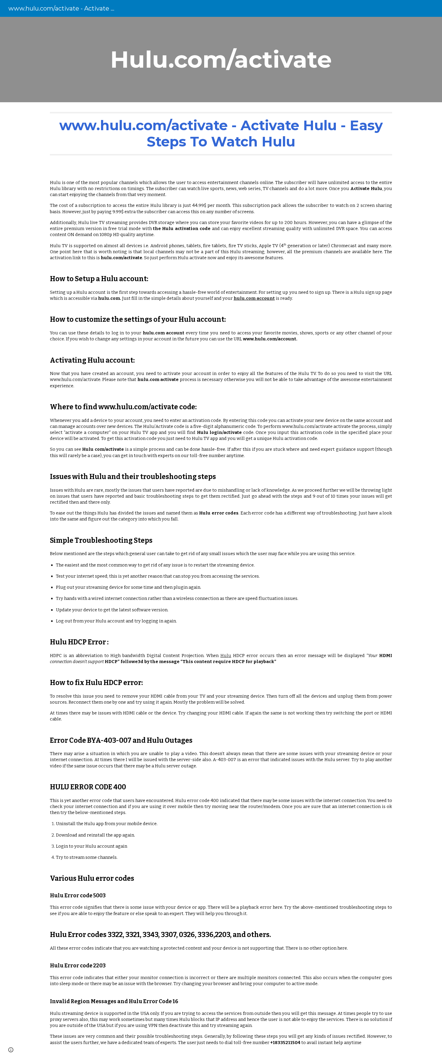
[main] (221, 59)
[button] (11, 1050)
